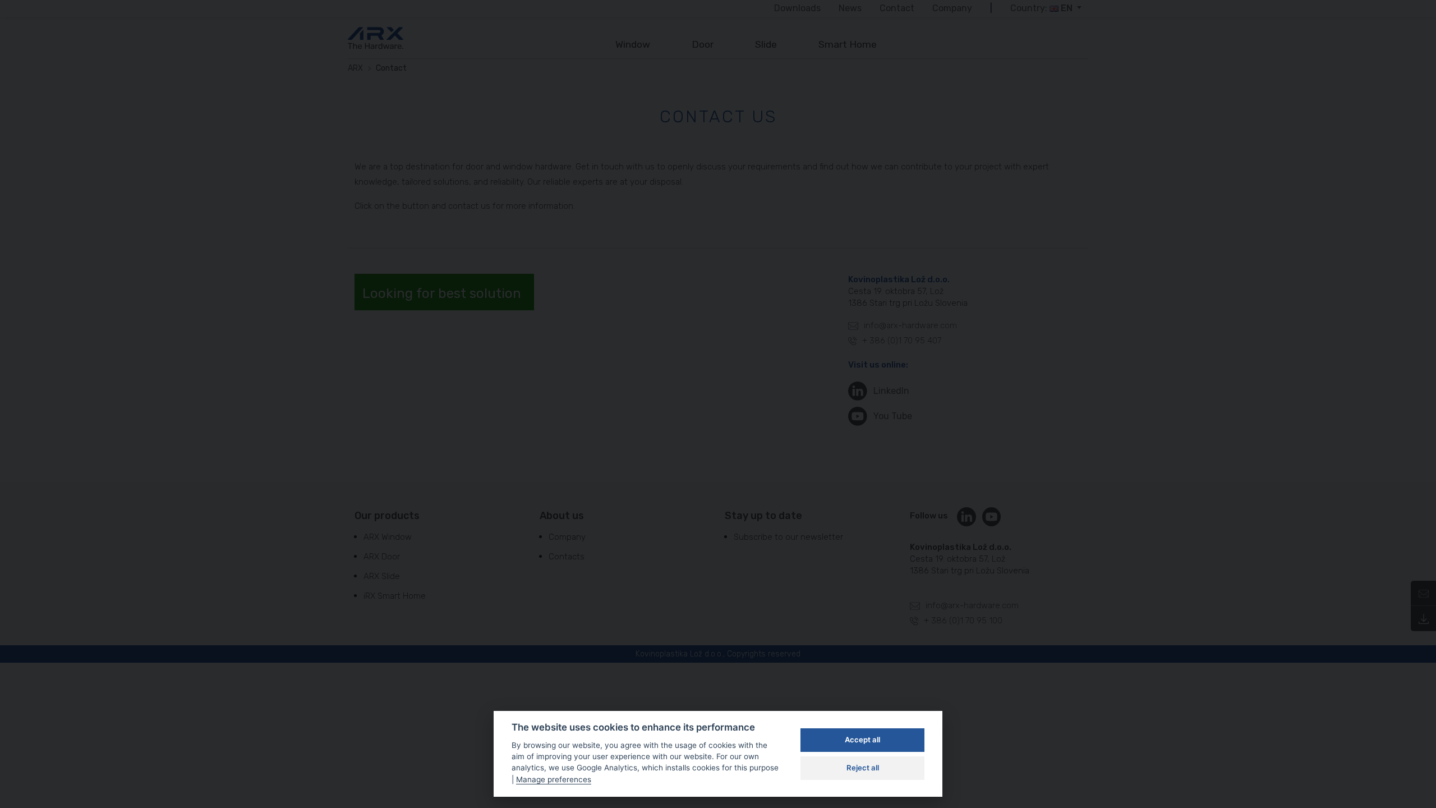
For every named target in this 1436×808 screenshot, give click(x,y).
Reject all (862, 767)
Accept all (862, 739)
